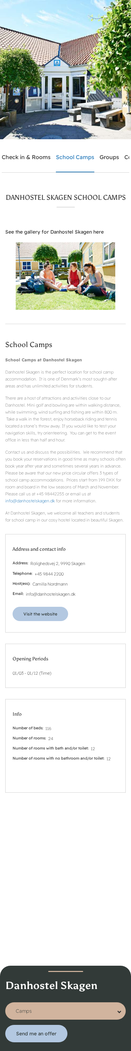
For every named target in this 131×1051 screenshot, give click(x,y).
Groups (109, 157)
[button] (65, 276)
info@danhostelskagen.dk (30, 500)
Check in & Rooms (26, 157)
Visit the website (40, 614)
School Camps (75, 157)
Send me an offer (36, 1033)
